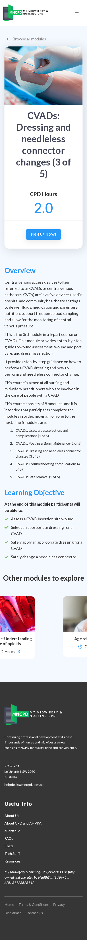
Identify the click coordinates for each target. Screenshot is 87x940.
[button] (78, 14)
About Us (11, 815)
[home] (25, 12)
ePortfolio (12, 831)
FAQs (8, 838)
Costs (8, 846)
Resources (12, 861)
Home (9, 904)
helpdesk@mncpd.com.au (24, 784)
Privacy (59, 904)
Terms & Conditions (34, 904)
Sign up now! (43, 234)
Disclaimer (12, 913)
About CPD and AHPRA (22, 823)
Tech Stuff (12, 853)
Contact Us (34, 913)
